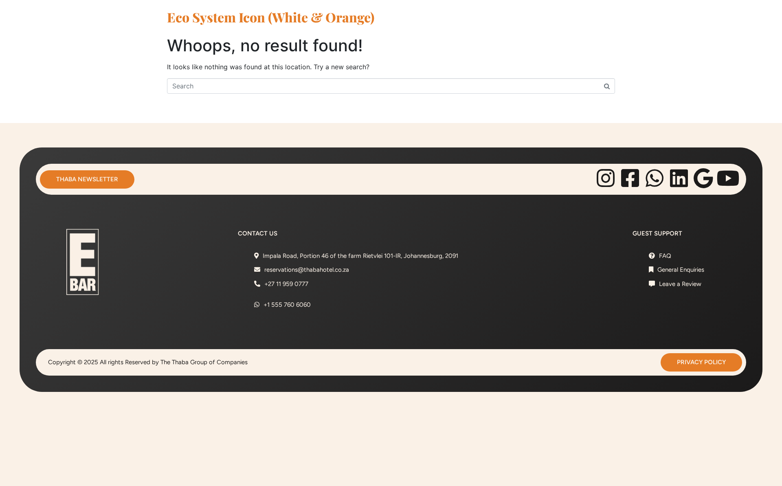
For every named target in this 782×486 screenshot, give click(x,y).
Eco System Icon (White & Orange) (270, 17)
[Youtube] (728, 178)
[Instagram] (605, 178)
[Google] (703, 178)
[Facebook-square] (630, 178)
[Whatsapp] (654, 178)
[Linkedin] (679, 178)
